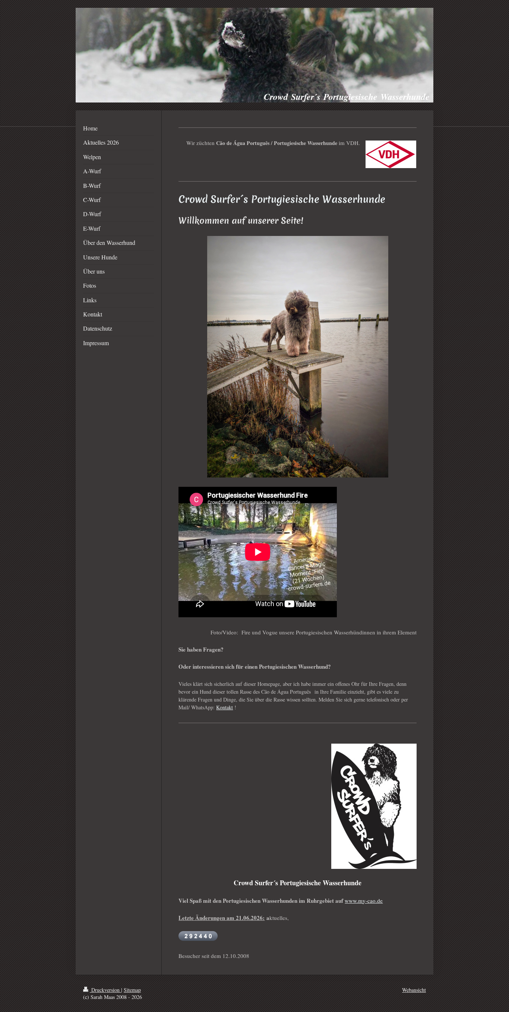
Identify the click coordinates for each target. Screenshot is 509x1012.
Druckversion (105, 989)
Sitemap (132, 989)
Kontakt (224, 707)
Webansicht (414, 989)
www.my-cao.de (364, 900)
